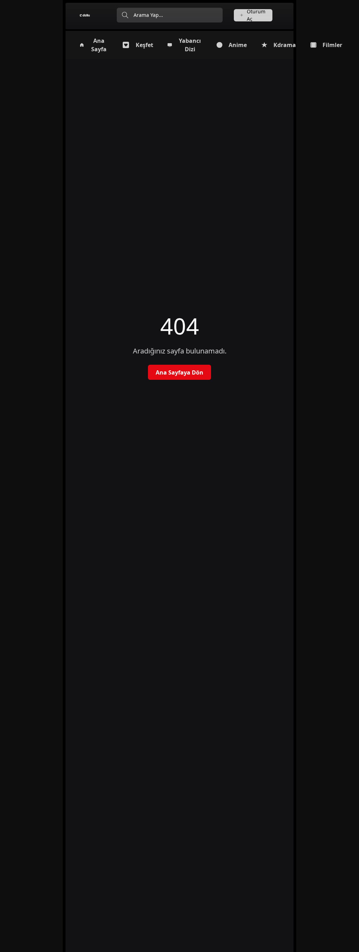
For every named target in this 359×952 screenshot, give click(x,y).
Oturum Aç (256, 15)
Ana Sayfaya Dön (179, 372)
